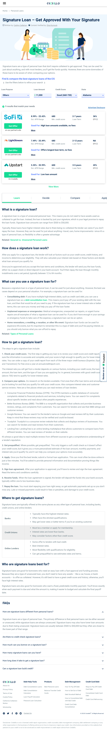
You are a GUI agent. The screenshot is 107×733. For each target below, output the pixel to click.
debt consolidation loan (36, 300)
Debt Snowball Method (73, 694)
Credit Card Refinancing (94, 699)
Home (5, 11)
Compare (75, 198)
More (33, 130)
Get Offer (13, 126)
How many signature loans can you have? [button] (22, 652)
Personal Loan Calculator (32, 701)
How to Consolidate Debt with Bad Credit (74, 699)
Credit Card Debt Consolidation (71, 706)
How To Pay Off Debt (72, 687)
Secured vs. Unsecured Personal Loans (28, 240)
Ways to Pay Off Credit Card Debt (94, 688)
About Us (6, 686)
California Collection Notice (10, 702)
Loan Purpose (7, 89)
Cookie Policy (7, 697)
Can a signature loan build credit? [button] (18, 668)
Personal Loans (16, 11)
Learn (17, 198)
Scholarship (7, 707)
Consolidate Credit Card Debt (94, 694)
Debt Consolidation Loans (33, 687)
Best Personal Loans (51, 687)
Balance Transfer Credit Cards (52, 692)
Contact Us (28, 713)
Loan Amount (39, 89)
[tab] (53, 612)
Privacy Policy (8, 689)
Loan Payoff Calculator (32, 697)
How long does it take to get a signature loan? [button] (24, 660)
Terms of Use (7, 693)
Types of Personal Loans (22, 334)
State (83, 89)
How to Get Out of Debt (73, 690)
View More (54, 186)
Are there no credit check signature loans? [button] (22, 637)
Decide (46, 198)
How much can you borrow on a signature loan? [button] (25, 645)
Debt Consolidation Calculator (30, 692)
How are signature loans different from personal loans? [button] (28, 611)
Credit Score (60, 89)
